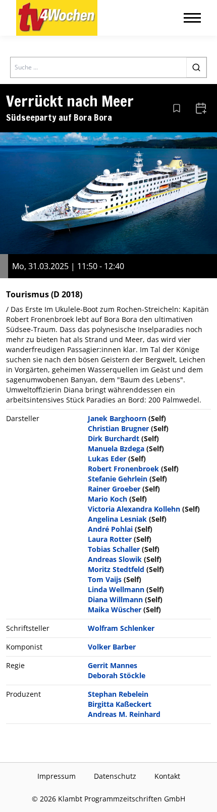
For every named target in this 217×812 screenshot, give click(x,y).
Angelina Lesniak (117, 519)
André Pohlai (110, 529)
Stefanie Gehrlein (117, 478)
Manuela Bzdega (116, 448)
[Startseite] (57, 18)
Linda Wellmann (116, 589)
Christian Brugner (118, 428)
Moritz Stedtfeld (116, 569)
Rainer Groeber (114, 489)
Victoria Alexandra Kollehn (134, 509)
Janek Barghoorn (117, 418)
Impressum (56, 776)
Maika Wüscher (114, 609)
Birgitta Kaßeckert (119, 704)
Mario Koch (107, 499)
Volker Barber (112, 647)
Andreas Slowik (115, 559)
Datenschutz (115, 776)
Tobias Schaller (114, 549)
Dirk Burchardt (113, 438)
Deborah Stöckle (116, 675)
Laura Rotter (110, 539)
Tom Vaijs (105, 579)
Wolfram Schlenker (121, 628)
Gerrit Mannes (112, 665)
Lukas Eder (107, 458)
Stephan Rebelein (118, 694)
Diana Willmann (115, 599)
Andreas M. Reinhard (124, 714)
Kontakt (167, 776)
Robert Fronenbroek (123, 468)
